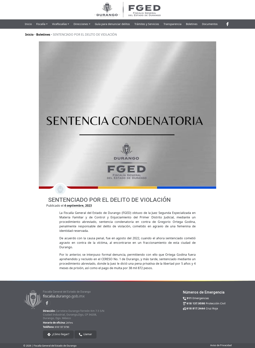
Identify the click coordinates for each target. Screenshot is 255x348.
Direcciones (81, 24)
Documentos (210, 24)
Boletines (192, 24)
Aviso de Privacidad (221, 345)
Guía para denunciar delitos (112, 24)
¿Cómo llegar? (60, 334)
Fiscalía (40, 24)
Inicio (28, 24)
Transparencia (172, 24)
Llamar (87, 334)
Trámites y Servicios (146, 24)
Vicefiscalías (59, 24)
